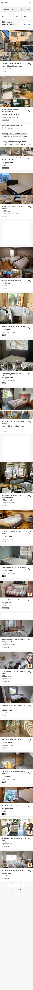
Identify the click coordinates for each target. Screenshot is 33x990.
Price (3, 16)
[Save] (30, 16)
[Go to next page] (23, 885)
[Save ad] (30, 64)
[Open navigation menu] (30, 2)
